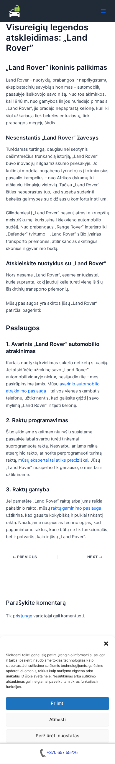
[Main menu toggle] (103, 11)
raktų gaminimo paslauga (76, 508)
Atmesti (57, 719)
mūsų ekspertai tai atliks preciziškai (53, 460)
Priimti (58, 703)
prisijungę (22, 616)
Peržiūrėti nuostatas (57, 735)
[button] (106, 644)
